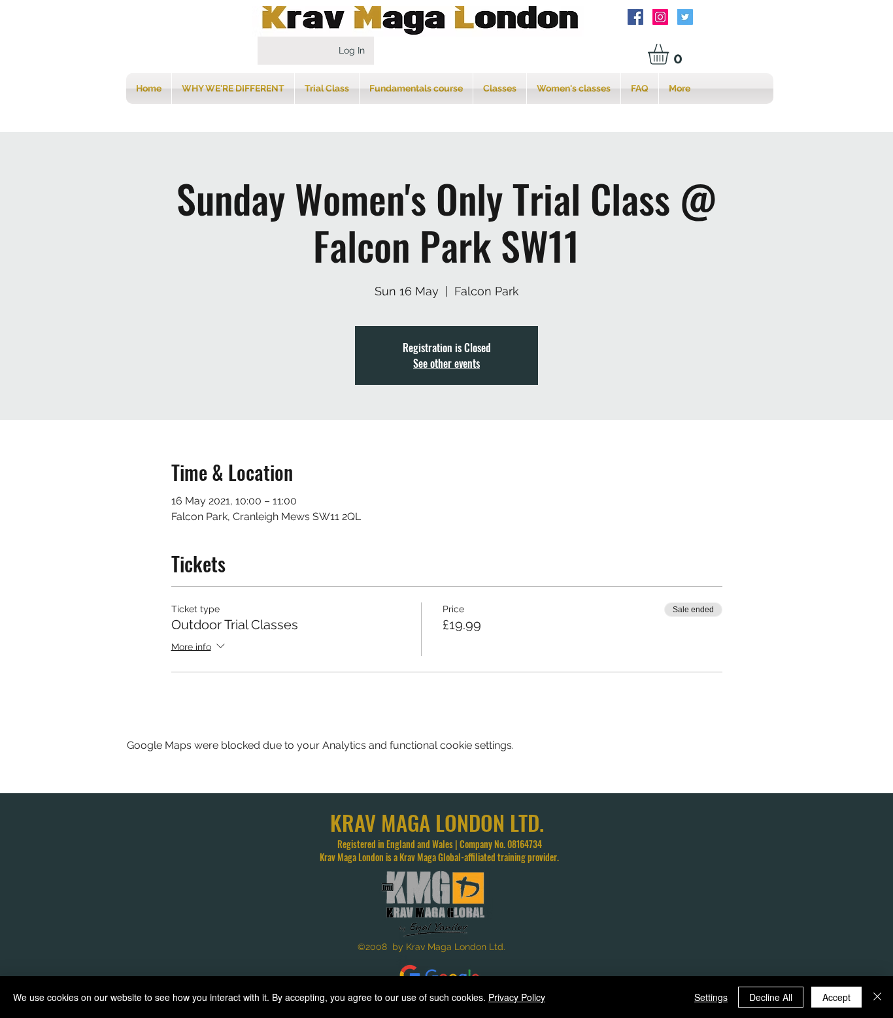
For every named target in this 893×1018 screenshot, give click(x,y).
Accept (836, 997)
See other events (446, 363)
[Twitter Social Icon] (685, 17)
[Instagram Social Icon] (660, 17)
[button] (670, 54)
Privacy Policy (516, 997)
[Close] (877, 997)
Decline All (770, 997)
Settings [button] (711, 997)
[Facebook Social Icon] (635, 17)
